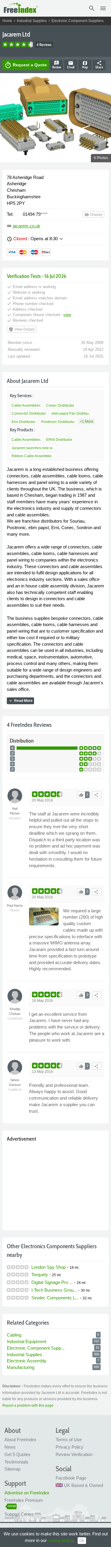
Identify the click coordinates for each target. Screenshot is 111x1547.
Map (85, 64)
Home (7, 21)
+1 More (86, 421)
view (67, 314)
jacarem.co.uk (26, 225)
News (10, 1446)
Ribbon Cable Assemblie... (33, 456)
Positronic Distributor (58, 422)
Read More (20, 700)
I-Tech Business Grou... (54, 1290)
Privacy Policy (69, 1446)
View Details (22, 329)
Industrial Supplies (32, 21)
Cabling (14, 1334)
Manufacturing (20, 1367)
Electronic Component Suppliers (78, 21)
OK (81, 1541)
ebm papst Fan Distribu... (71, 413)
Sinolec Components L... (55, 1297)
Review (56, 64)
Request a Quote (25, 65)
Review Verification (74, 1454)
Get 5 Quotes (17, 1454)
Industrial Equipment (26, 1341)
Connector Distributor (29, 413)
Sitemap (12, 1468)
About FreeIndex (20, 1439)
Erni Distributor (24, 422)
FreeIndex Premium (23, 1500)
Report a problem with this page (28, 1405)
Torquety (39, 1274)
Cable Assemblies (26, 405)
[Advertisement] (55, 1185)
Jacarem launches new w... (33, 448)
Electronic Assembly (26, 1360)
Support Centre (19, 1514)
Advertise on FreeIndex (26, 1492)
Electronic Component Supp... (36, 1348)
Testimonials (16, 1461)
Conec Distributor (60, 405)
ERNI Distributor (59, 440)
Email (71, 64)
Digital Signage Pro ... (52, 1282)
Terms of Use (69, 1439)
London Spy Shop (48, 1267)
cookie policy (60, 1540)
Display (93, 214)
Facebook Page (71, 1477)
